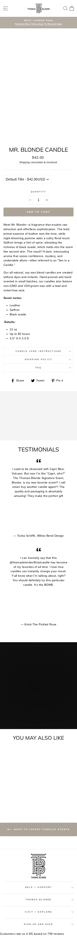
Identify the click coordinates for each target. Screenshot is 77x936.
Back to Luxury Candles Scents (41, 829)
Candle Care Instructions (38, 351)
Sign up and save (38, 924)
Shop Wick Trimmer (38, 707)
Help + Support (38, 887)
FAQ (38, 367)
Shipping (24, 162)
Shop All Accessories (38, 716)
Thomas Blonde (38, 899)
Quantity (38, 192)
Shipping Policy (39, 359)
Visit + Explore (38, 912)
